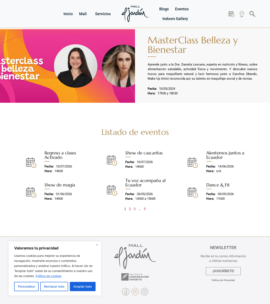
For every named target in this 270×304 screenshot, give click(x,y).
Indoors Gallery (175, 18)
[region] (54, 268)
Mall (83, 14)
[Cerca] (96, 244)
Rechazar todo (54, 286)
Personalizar (26, 286)
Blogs (164, 9)
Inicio (68, 14)
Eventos (182, 9)
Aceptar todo (82, 286)
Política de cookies (48, 276)
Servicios (103, 14)
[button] (252, 14)
